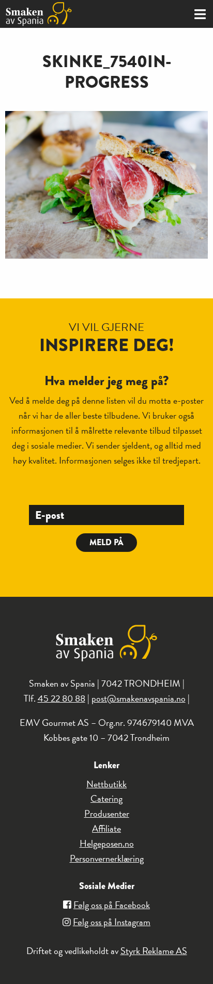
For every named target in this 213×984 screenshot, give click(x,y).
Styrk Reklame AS (153, 951)
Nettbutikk (106, 784)
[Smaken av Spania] (53, 14)
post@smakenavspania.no (139, 698)
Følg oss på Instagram (111, 922)
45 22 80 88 (61, 698)
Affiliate (106, 828)
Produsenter (106, 813)
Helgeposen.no (107, 843)
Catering (106, 798)
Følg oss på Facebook (111, 905)
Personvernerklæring (107, 858)
